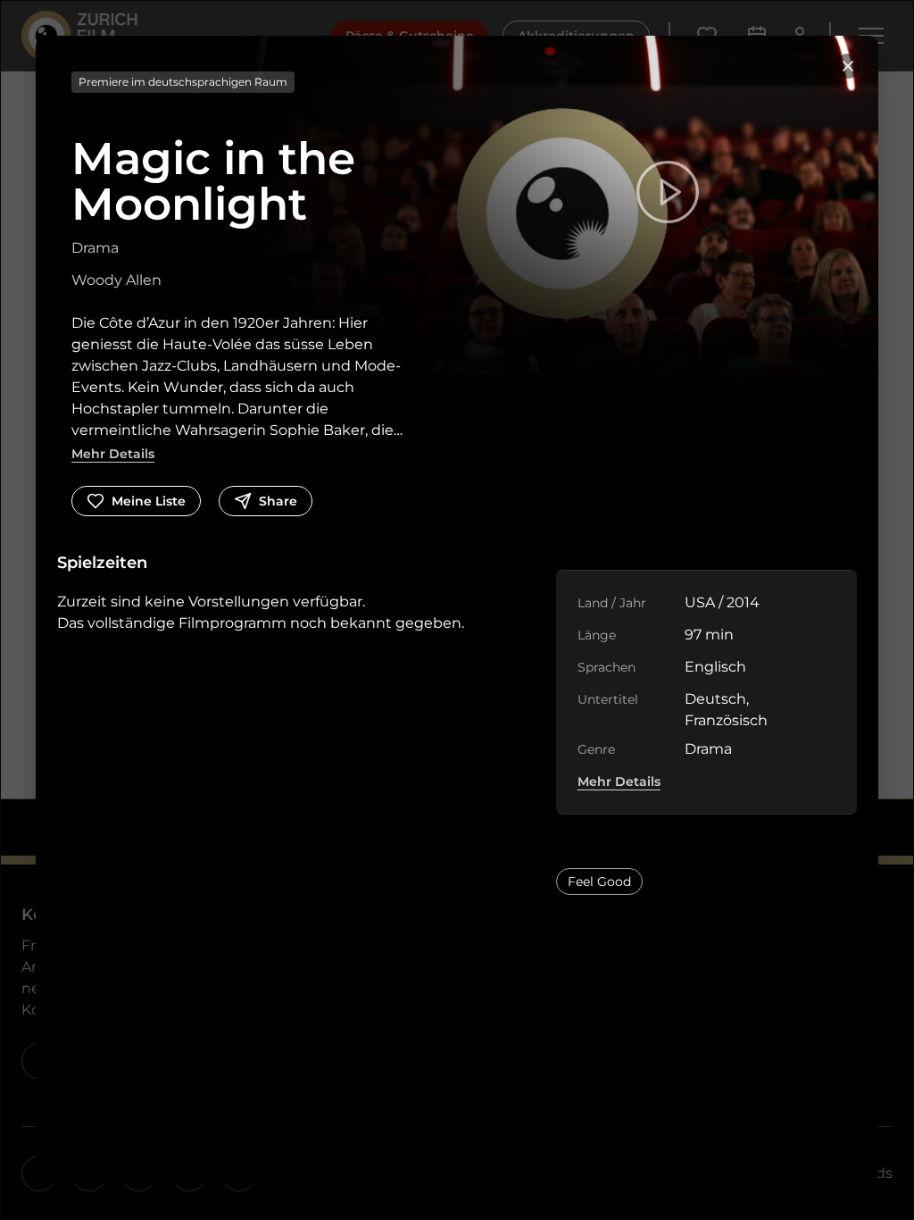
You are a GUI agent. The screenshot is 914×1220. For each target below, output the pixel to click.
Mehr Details (112, 454)
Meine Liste (149, 501)
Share (278, 501)
